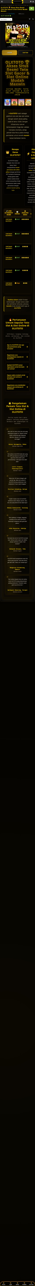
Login (10, 1284)
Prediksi (24, 1284)
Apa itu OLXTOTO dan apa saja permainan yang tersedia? (17, 347)
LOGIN (9, 53)
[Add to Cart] (31, 8)
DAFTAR (25, 53)
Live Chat (31, 1284)
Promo (3, 1284)
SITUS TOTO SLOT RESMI (20, 5)
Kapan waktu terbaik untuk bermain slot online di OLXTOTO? (17, 377)
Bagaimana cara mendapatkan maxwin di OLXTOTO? (17, 357)
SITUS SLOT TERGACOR (6, 5)
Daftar (17, 1284)
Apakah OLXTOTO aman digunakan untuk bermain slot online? (17, 367)
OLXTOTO (11, 14)
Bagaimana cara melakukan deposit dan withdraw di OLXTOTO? (17, 387)
